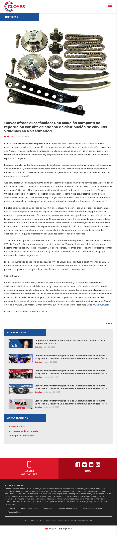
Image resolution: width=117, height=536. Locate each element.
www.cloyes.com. (101, 304)
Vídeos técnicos (17, 426)
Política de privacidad (29, 509)
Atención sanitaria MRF (92, 509)
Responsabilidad (14, 512)
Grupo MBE (87, 521)
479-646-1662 (29, 474)
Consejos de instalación (21, 435)
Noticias (8, 136)
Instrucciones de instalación (24, 431)
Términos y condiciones (67, 509)
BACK (109, 323)
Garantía (11, 509)
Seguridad (48, 509)
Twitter (44, 311)
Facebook (33, 311)
